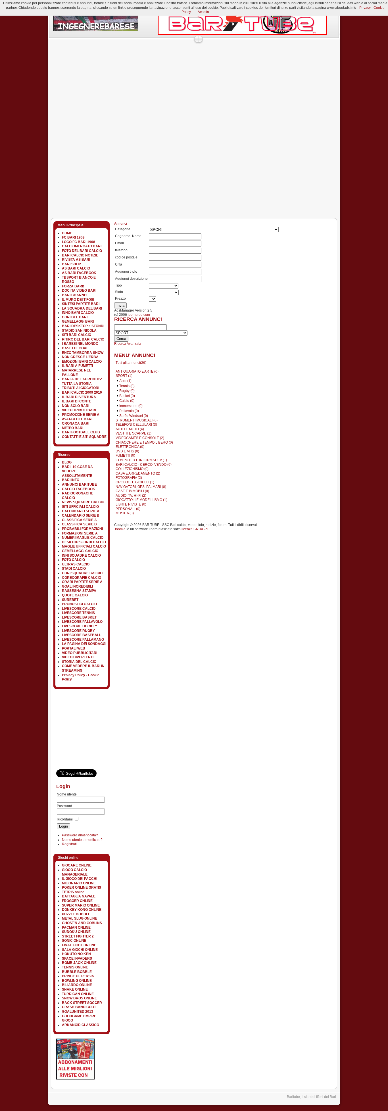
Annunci (120, 223)
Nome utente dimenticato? (82, 840)
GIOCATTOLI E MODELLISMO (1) (141, 500)
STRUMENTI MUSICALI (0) (137, 420)
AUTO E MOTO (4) (130, 429)
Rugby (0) (127, 391)
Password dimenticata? (80, 835)
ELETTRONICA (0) (130, 447)
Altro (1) (125, 381)
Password (64, 806)
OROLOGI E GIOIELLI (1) (135, 482)
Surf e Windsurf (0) (133, 416)
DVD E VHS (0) (127, 451)
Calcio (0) (126, 401)
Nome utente (67, 794)
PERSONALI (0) (128, 509)
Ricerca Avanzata (127, 344)
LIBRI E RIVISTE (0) (131, 504)
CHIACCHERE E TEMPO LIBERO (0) (144, 442)
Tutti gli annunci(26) (131, 363)
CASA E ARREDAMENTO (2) (138, 473)
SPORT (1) (124, 376)
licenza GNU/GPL (195, 529)
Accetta (203, 12)
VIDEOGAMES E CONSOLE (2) (140, 438)
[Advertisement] (151, 55)
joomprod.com (139, 315)
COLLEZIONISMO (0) (132, 469)
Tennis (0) (127, 386)
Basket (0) (127, 396)
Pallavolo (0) (129, 411)
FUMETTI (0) (125, 456)
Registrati (69, 844)
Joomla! (120, 529)
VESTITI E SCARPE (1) (133, 433)
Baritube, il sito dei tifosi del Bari (311, 1097)
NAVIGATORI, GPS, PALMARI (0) (141, 487)
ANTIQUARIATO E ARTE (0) (137, 371)
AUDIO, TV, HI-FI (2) (131, 496)
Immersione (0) (131, 406)
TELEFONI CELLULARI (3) (136, 425)
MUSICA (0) (125, 513)
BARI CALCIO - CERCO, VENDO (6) (144, 465)
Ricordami (65, 819)
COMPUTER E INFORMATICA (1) (141, 460)
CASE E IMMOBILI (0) (132, 491)
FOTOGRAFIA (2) (129, 478)
